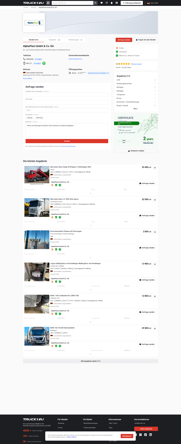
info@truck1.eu (140, 423)
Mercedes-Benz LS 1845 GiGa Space (64, 199)
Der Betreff (32, 115)
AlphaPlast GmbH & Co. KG (60, 182)
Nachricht (32, 122)
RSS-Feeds (113, 441)
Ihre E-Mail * (29, 99)
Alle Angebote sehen (90, 361)
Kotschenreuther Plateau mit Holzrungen (66, 231)
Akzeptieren (127, 436)
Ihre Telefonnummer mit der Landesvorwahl (42, 107)
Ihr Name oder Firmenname (37, 91)
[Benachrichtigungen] (112, 3)
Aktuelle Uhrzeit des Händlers (97, 73)
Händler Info (33, 40)
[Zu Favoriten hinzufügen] (155, 168)
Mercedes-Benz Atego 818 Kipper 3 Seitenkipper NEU (70, 167)
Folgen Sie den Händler (147, 40)
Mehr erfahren (71, 437)
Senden (67, 141)
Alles (135, 109)
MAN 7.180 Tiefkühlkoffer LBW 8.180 (64, 296)
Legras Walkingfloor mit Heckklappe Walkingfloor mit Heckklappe (75, 263)
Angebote (54, 40)
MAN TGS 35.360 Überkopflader (62, 328)
